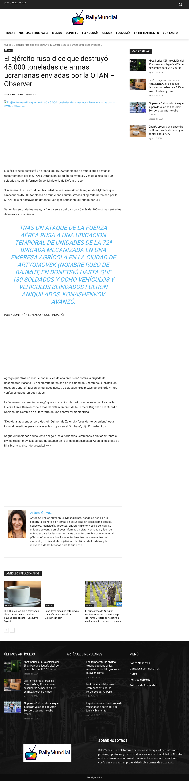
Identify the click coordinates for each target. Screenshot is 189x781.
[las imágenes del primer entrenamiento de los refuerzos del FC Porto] (75, 688)
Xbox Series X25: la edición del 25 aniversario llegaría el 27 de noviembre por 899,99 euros (166, 64)
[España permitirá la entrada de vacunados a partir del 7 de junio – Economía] (75, 707)
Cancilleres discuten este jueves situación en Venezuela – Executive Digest (62, 614)
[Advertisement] (63, 141)
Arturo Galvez (15, 94)
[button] (180, 4)
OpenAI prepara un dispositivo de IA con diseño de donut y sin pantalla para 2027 (166, 130)
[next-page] (12, 630)
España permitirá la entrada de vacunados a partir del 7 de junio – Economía (104, 707)
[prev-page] (6, 630)
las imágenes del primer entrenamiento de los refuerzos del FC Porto (100, 688)
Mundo (7, 44)
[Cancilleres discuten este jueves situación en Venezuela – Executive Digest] (63, 594)
